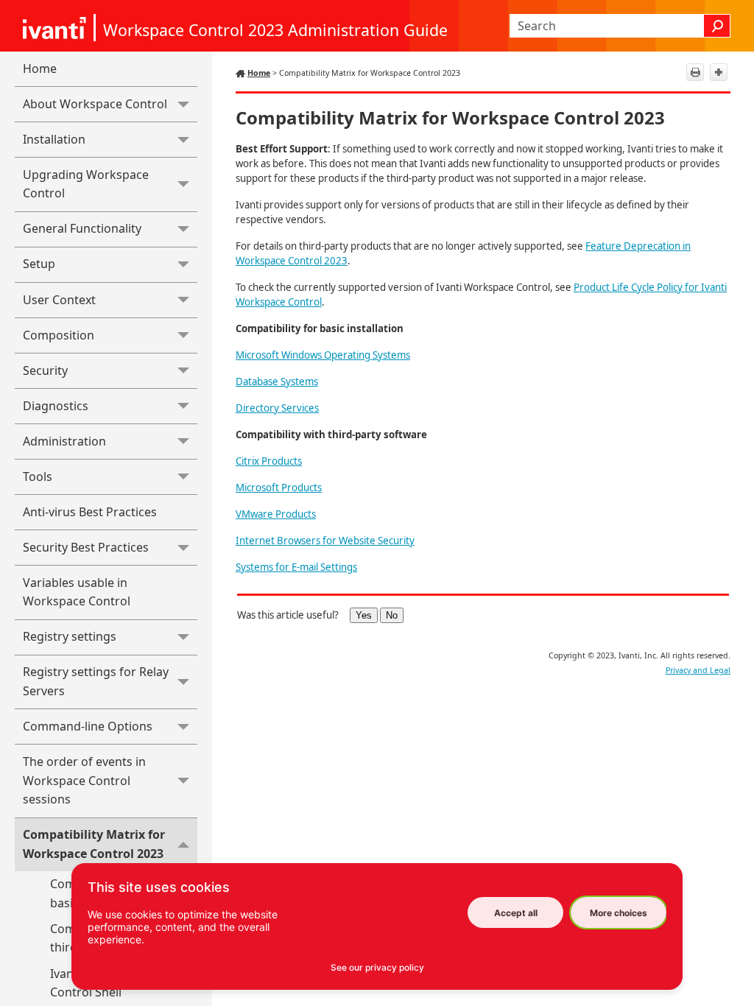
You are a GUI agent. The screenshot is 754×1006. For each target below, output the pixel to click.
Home (40, 68)
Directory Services (277, 408)
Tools (37, 476)
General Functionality (82, 228)
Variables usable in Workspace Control (76, 592)
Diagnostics (55, 406)
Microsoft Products (279, 487)
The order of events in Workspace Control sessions (84, 780)
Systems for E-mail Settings (296, 567)
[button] (717, 26)
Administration (64, 441)
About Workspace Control (95, 104)
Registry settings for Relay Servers (96, 681)
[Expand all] (718, 72)
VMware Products (276, 514)
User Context (59, 300)
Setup (39, 264)
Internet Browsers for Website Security (325, 540)
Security (45, 370)
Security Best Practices (86, 547)
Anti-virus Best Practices (90, 512)
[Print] (695, 72)
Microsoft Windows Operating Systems (323, 355)
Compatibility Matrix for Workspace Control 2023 (94, 844)
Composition (58, 335)
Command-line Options (87, 726)
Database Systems (277, 381)
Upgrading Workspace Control (86, 184)
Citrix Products (269, 461)
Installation (54, 139)
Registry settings (69, 636)
